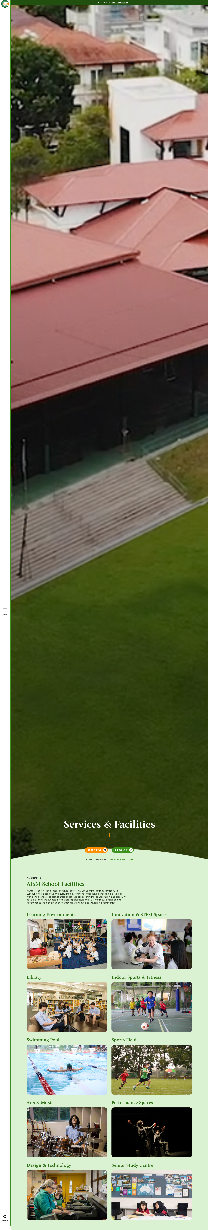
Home (89, 859)
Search (5, 1220)
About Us (101, 859)
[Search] (5, 1216)
